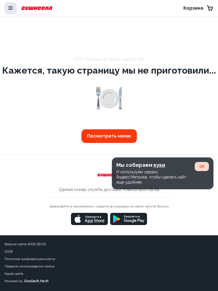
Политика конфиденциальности (30, 259)
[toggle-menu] (10, 8)
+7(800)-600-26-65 (141, 189)
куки (159, 165)
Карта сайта (14, 274)
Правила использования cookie (29, 266)
